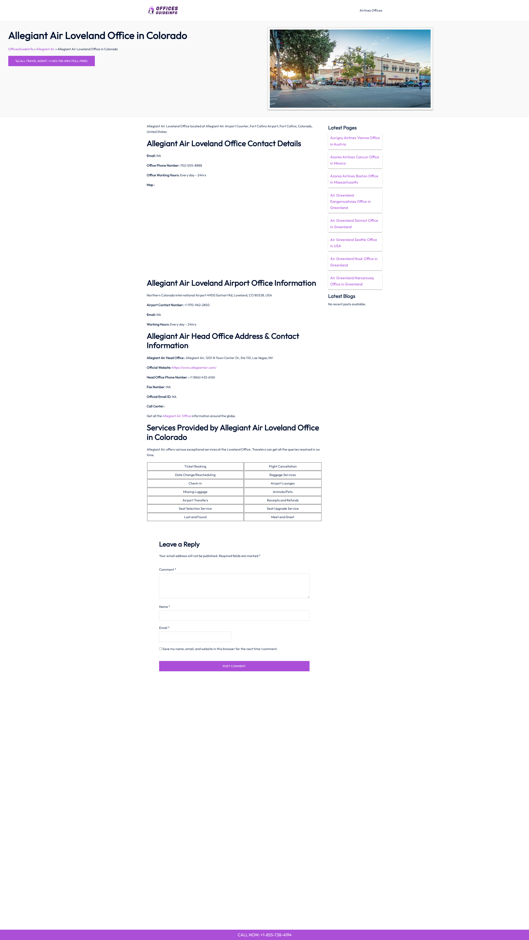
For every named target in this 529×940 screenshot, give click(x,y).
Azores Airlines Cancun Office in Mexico (354, 160)
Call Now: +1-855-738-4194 (265, 934)
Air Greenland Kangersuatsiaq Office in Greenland (350, 201)
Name (164, 607)
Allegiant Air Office (177, 416)
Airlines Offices (371, 10)
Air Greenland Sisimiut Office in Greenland (354, 223)
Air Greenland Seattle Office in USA (353, 242)
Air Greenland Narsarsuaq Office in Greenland (352, 281)
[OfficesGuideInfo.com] (163, 10)
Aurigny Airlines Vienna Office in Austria (355, 140)
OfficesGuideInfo (20, 49)
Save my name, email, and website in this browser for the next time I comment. (220, 649)
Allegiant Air (45, 49)
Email (164, 628)
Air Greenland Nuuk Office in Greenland (354, 261)
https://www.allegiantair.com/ (194, 367)
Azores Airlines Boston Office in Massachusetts (354, 179)
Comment (167, 569)
